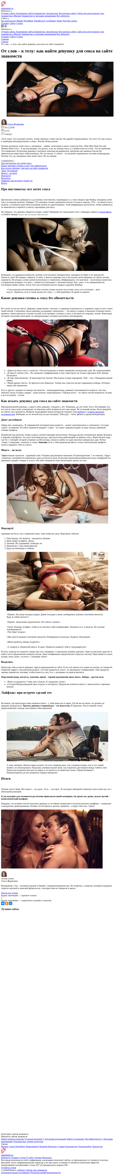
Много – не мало (9, 173)
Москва (4, 1146)
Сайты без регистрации (88, 13)
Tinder (59, 21)
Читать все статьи (9, 893)
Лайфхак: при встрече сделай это (17, 181)
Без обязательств (93, 1139)
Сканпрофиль (104, 212)
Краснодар (97, 1146)
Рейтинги (5, 1157)
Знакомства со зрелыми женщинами (39, 16)
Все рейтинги (63, 16)
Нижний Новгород (48, 1146)
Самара (61, 1146)
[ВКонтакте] (2, 903)
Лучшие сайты (8, 13)
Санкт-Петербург (17, 1146)
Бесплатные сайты (67, 13)
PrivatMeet (28, 21)
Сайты (12, 23)
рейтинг (81, 412)
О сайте (30, 1157)
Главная (5, 39)
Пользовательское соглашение (15, 1172)
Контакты (47, 1157)
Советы (4, 41)
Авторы (38, 1157)
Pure (65, 21)
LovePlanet (51, 21)
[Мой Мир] (10, 903)
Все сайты (72, 21)
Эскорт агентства (35, 1141)
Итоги (4, 183)
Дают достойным (9, 171)
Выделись (6, 178)
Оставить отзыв (8, 1167)
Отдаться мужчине (33, 1139)
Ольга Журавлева (15, 124)
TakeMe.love (39, 21)
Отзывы (5, 23)
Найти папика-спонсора (12, 1139)
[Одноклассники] (6, 903)
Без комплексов (8, 21)
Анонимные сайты (25, 13)
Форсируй (6, 176)
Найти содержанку (76, 1139)
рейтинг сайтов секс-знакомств (32, 1170)
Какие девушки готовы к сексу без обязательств (24, 166)
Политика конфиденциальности (45, 1172)
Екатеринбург (85, 1146)
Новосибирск (32, 1146)
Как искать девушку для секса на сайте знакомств (24, 168)
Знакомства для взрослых (46, 13)
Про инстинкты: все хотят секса (16, 163)
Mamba (19, 21)
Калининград (71, 1146)
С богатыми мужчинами (54, 1139)
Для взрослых (19, 1141)
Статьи (19, 23)
